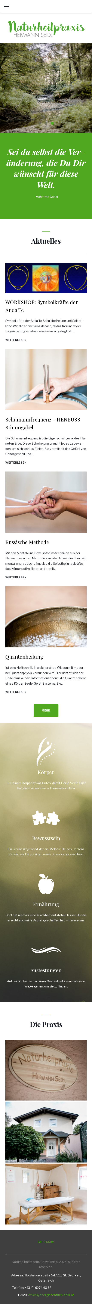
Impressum (46, 1242)
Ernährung (46, 904)
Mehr (46, 112)
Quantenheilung (24, 656)
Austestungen (46, 970)
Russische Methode (27, 542)
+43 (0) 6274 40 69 (38, 1287)
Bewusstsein (46, 838)
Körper (46, 772)
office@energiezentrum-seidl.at (51, 1295)
